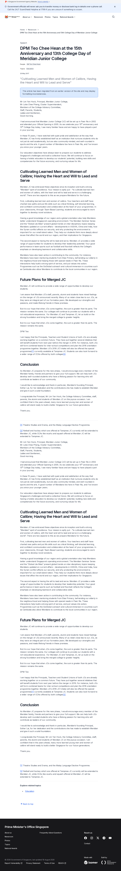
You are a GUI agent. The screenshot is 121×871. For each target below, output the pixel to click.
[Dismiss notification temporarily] (115, 6)
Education (29, 791)
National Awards (11, 848)
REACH (61, 863)
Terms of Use (49, 863)
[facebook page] (85, 838)
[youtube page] (110, 838)
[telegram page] (104, 838)
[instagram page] (91, 838)
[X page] (97, 838)
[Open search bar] (113, 17)
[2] (64, 354)
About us (8, 833)
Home (22, 30)
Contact (87, 843)
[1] (33, 351)
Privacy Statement (33, 863)
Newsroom (38, 17)
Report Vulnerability (12, 863)
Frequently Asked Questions (51, 833)
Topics (55, 17)
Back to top (28, 804)
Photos (48, 17)
